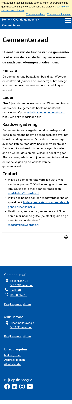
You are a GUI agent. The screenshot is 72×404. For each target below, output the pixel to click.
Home (6, 19)
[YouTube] (29, 388)
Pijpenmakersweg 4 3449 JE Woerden (19, 325)
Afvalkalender (12, 364)
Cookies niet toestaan (59, 14)
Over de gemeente (25, 19)
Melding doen (12, 355)
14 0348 (15, 290)
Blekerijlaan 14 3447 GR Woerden (18, 283)
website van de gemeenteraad (46, 112)
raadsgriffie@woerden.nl (23, 224)
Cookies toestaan (35, 14)
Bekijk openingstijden (17, 304)
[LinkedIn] (15, 388)
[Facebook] (7, 388)
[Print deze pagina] (66, 237)
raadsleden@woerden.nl (23, 193)
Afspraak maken (14, 359)
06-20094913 (18, 295)
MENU (68, 20)
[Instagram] (22, 388)
